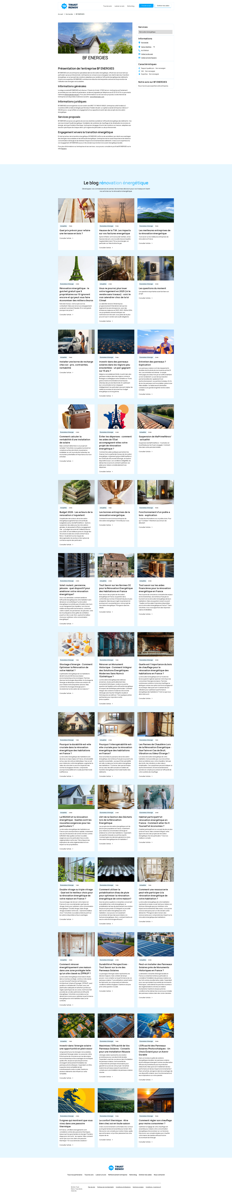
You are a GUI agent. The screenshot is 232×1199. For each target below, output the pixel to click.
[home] (69, 6)
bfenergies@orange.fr (71, 95)
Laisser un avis (119, 6)
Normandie (144, 43)
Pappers (64, 149)
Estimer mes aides (163, 6)
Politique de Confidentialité (105, 1187)
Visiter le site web (147, 54)
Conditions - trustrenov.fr (153, 1187)
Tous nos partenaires (74, 1175)
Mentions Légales (138, 1187)
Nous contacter (159, 1175)
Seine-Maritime (146, 47)
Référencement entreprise (117, 1175)
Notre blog (130, 6)
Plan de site (91, 1187)
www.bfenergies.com (97, 97)
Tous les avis (107, 6)
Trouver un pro (146, 6)
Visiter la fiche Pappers (149, 58)
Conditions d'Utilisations (123, 1187)
